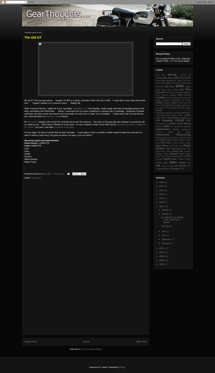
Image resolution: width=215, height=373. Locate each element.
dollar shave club (184, 98)
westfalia (171, 166)
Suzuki (158, 156)
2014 (162, 198)
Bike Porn (170, 86)
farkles (174, 103)
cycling (34, 178)
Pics (163, 142)
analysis (180, 80)
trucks (159, 162)
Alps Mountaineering (169, 80)
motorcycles (163, 134)
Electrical (176, 100)
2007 (162, 264)
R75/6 (175, 146)
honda (159, 110)
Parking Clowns (185, 140)
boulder (188, 86)
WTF (189, 166)
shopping (173, 153)
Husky (180, 115)
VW (158, 165)
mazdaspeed (186, 129)
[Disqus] (85, 220)
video (173, 162)
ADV (176, 77)
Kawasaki (167, 120)
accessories (161, 78)
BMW (180, 86)
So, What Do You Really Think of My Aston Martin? (172, 219)
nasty (165, 138)
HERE (171, 61)
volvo (189, 163)
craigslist (173, 95)
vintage (182, 162)
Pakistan (175, 140)
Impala (158, 118)
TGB (184, 156)
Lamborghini (160, 123)
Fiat (185, 103)
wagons (164, 166)
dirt (171, 98)
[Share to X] (79, 173)
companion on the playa (64, 127)
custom (187, 95)
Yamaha (175, 168)
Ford (168, 105)
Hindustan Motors (184, 108)
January (166, 243)
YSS (182, 169)
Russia (168, 151)
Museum (159, 138)
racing (180, 146)
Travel (181, 159)
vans (165, 162)
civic (167, 92)
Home (86, 341)
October (166, 210)
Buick (158, 90)
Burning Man (166, 90)
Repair (187, 145)
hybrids (187, 115)
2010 (162, 252)
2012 (162, 206)
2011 (161, 248)
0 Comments (58, 174)
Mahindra (187, 126)
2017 (162, 186)
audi (168, 83)
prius (182, 143)
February (166, 239)
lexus (173, 123)
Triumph (188, 159)
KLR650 (179, 120)
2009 (162, 256)
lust (172, 126)
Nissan (169, 138)
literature (159, 126)
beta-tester (160, 86)
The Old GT (166, 226)
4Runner (172, 74)
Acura (170, 78)
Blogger (122, 367)
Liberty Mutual (184, 123)
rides (168, 149)
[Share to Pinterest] (84, 173)
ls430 (166, 126)
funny (173, 105)
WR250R (182, 166)
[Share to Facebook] (82, 173)
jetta (189, 118)
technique (173, 156)
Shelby (165, 154)
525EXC (183, 75)
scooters (187, 151)
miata (170, 132)
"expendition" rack (80, 108)
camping (176, 90)
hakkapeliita (172, 108)
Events (188, 100)
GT (39, 178)
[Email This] (73, 173)
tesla (180, 156)
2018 (162, 182)
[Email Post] (68, 174)
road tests (176, 148)
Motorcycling (184, 134)
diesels (167, 98)
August (165, 214)
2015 (162, 194)
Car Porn (185, 89)
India (163, 118)
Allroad (158, 80)
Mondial (188, 132)
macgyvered (178, 126)
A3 (190, 75)
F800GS (167, 103)
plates (169, 143)
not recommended (184, 138)
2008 (162, 260)
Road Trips (186, 149)
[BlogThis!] (76, 173)
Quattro (188, 143)
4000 (163, 75)
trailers (174, 159)
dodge (175, 98)
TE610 (167, 156)
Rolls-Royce (160, 151)
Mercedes (159, 132)
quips (170, 146)
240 (157, 75)
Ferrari (180, 103)
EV (183, 100)
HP (189, 110)
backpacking (186, 83)
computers (164, 95)
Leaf (167, 123)
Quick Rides (162, 145)
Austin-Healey (176, 83)
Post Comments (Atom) (91, 349)
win (176, 166)
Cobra (171, 92)
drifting (158, 100)
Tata (163, 156)
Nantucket (31, 122)
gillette (185, 105)
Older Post (141, 341)
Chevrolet (160, 92)
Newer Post (30, 341)
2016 (162, 190)
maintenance (163, 129)
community (178, 92)
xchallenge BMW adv (163, 169)
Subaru (188, 154)
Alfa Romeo (185, 78)
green (162, 108)
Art (185, 80)
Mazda (176, 129)
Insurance (175, 118)
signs (181, 154)
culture (180, 95)
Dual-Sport (166, 100)
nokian (175, 138)
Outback (169, 140)
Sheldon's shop (52, 116)
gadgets (179, 105)
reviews (160, 148)
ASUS (163, 83)
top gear (159, 159)
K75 (158, 120)
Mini (179, 132)
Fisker (162, 105)
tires (189, 156)
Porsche (176, 143)
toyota (167, 158)
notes (158, 140)
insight (168, 118)
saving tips (177, 151)
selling (158, 154)
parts (158, 143)
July (164, 231)
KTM (188, 121)
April (164, 235)
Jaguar (184, 118)
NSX (163, 140)
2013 (162, 202)
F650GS (159, 103)
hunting (174, 115)
